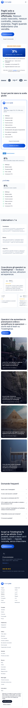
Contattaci (15, 70)
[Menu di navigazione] (25, 2)
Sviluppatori (3, 627)
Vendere (3, 609)
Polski (2, 600)
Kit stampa (3, 673)
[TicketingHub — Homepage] (6, 2)
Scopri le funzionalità (8, 39)
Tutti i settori (3, 633)
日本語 (16, 589)
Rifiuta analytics (7, 704)
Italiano (2, 594)
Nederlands (17, 602)
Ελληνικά (3, 602)
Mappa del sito (4, 671)
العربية (16, 592)
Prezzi (2, 618)
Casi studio (6, 333)
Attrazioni (3, 636)
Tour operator (4, 638)
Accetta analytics (7, 701)
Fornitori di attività (5, 640)
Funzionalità (3, 616)
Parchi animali (4, 645)
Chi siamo (3, 653)
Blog (2, 662)
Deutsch (3, 596)
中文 (16, 598)
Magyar (16, 596)
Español (2, 592)
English (2, 587)
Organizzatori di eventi (6, 647)
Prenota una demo (7, 34)
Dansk (16, 594)
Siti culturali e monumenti (6, 642)
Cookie (2, 684)
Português (3, 598)
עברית (16, 600)
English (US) (17, 587)
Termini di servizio (5, 679)
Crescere (3, 614)
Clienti (2, 664)
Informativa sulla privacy (6, 682)
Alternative (3, 669)
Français (3, 589)
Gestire (2, 612)
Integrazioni (3, 624)
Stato (2, 690)
